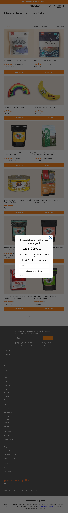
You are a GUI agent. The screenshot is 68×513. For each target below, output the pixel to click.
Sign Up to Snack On (34, 271)
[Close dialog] (50, 237)
